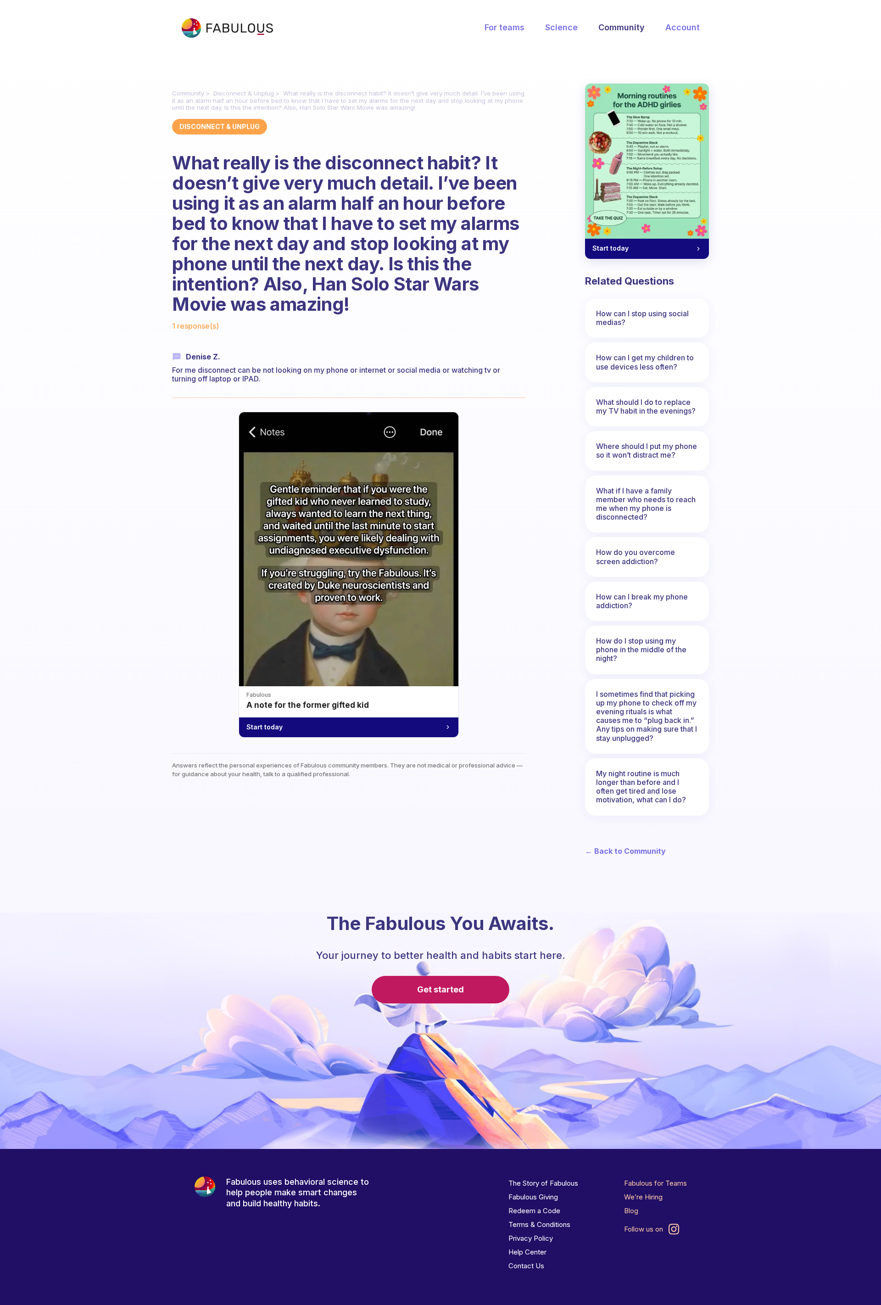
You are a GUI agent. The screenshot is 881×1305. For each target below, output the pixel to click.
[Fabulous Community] (227, 28)
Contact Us (526, 1265)
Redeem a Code (534, 1210)
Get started (440, 989)
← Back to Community (625, 851)
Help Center (527, 1252)
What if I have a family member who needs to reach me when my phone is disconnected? (646, 504)
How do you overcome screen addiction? (635, 557)
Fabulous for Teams (655, 1183)
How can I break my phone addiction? (642, 601)
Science (561, 27)
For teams (504, 27)
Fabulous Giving (533, 1197)
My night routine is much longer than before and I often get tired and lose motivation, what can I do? (641, 787)
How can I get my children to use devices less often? (645, 362)
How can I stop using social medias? (642, 318)
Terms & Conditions (539, 1224)
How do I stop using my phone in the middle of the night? (641, 649)
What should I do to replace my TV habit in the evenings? (646, 406)
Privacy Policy (530, 1238)
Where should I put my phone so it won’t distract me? (646, 450)
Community (621, 27)
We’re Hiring (643, 1197)
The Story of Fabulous (543, 1183)
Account (682, 27)
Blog (631, 1210)
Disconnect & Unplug (243, 93)
